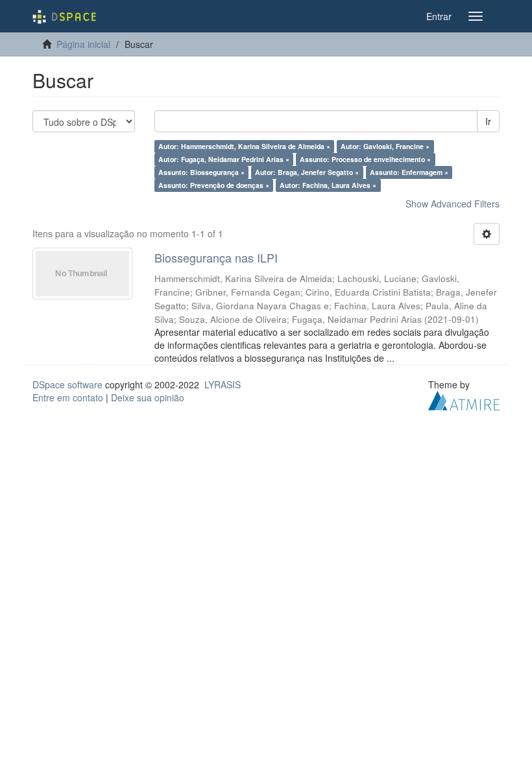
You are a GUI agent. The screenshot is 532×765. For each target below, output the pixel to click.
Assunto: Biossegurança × (201, 172)
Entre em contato (67, 397)
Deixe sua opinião (147, 397)
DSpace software (67, 384)
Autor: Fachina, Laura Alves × (328, 185)
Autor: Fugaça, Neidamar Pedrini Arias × (223, 159)
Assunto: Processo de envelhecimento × (365, 159)
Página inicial (83, 44)
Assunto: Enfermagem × (409, 172)
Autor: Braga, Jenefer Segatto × (307, 172)
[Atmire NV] (464, 398)
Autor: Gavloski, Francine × (385, 146)
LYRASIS (222, 384)
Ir (488, 121)
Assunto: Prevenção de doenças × (213, 185)
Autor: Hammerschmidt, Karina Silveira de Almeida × (244, 146)
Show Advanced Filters (452, 203)
